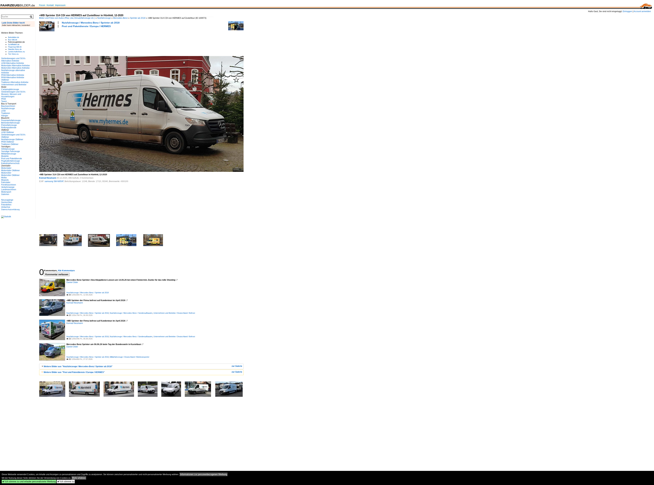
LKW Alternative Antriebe (12, 63)
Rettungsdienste (8, 127)
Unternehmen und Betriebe (13, 84)
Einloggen (627, 11)
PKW (3, 99)
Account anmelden (642, 11)
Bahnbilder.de (13, 37)
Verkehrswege (7, 187)
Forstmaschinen (8, 185)
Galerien (5, 194)
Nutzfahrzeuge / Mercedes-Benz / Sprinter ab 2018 (91, 22)
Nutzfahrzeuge (104, 18)
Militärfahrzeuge (8, 154)
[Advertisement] (101, 41)
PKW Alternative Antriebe (12, 75)
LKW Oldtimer (7, 132)
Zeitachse (5, 207)
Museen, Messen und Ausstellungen (11, 95)
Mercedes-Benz (120, 18)
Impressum (60, 5)
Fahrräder (5, 182)
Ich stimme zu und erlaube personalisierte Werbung (29, 481)
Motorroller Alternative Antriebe (15, 68)
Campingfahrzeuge (10, 89)
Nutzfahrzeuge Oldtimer (12, 139)
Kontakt (50, 5)
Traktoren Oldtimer (9, 144)
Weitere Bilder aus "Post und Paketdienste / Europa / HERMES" (74, 372)
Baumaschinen (8, 106)
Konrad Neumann (47, 178)
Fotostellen (6, 205)
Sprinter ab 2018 (137, 18)
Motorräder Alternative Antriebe (15, 65)
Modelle (5, 156)
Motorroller (6, 173)
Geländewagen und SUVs (13, 92)
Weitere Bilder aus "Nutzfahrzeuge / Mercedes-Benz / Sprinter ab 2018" (78, 366)
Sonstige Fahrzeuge (10, 151)
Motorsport (6, 192)
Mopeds (5, 180)
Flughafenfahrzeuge (10, 161)
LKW (3, 111)
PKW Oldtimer (7, 142)
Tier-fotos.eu (13, 54)
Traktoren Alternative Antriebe (14, 82)
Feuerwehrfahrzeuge (11, 120)
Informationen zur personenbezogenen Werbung (203, 474)
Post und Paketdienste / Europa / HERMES (86, 26)
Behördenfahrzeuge (10, 123)
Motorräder (6, 168)
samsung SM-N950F (54, 181)
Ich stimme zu (65, 481)
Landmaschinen (8, 189)
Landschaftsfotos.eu (16, 52)
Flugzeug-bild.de (15, 47)
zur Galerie (237, 366)
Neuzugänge (7, 200)
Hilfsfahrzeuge (8, 149)
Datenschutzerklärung (10, 209)
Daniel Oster (72, 282)
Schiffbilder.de (13, 44)
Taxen (4, 101)
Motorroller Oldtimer (10, 175)
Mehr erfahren (79, 478)
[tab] (141, 366)
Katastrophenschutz (10, 163)
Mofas (4, 177)
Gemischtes (6, 202)
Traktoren (5, 113)
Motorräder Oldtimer (10, 170)
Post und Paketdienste (11, 158)
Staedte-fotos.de (15, 49)
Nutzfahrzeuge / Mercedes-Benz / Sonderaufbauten (131, 313)
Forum (42, 5)
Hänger (4, 115)
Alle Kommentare (66, 270)
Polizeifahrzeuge (9, 125)
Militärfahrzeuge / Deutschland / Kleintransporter (129, 357)
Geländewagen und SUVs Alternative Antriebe (13, 59)
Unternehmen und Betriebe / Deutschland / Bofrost (174, 313)
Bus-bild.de (12, 40)
